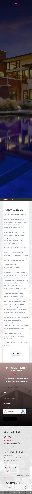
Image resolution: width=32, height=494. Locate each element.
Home (5, 199)
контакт (16, 353)
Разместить (10, 419)
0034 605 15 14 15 (9, 447)
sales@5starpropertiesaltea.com (13, 471)
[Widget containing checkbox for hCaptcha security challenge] (14, 411)
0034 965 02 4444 (9, 440)
